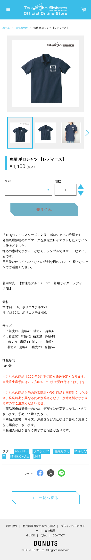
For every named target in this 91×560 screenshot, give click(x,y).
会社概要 (50, 531)
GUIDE (30, 535)
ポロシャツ (41, 451)
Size (8, 181)
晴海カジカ (62, 451)
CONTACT (59, 535)
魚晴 (37, 456)
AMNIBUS (21, 451)
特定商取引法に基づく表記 (39, 526)
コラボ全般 (22, 28)
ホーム (6, 28)
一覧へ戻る (47, 497)
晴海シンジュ (19, 456)
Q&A (44, 535)
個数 (58, 181)
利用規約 (11, 526)
